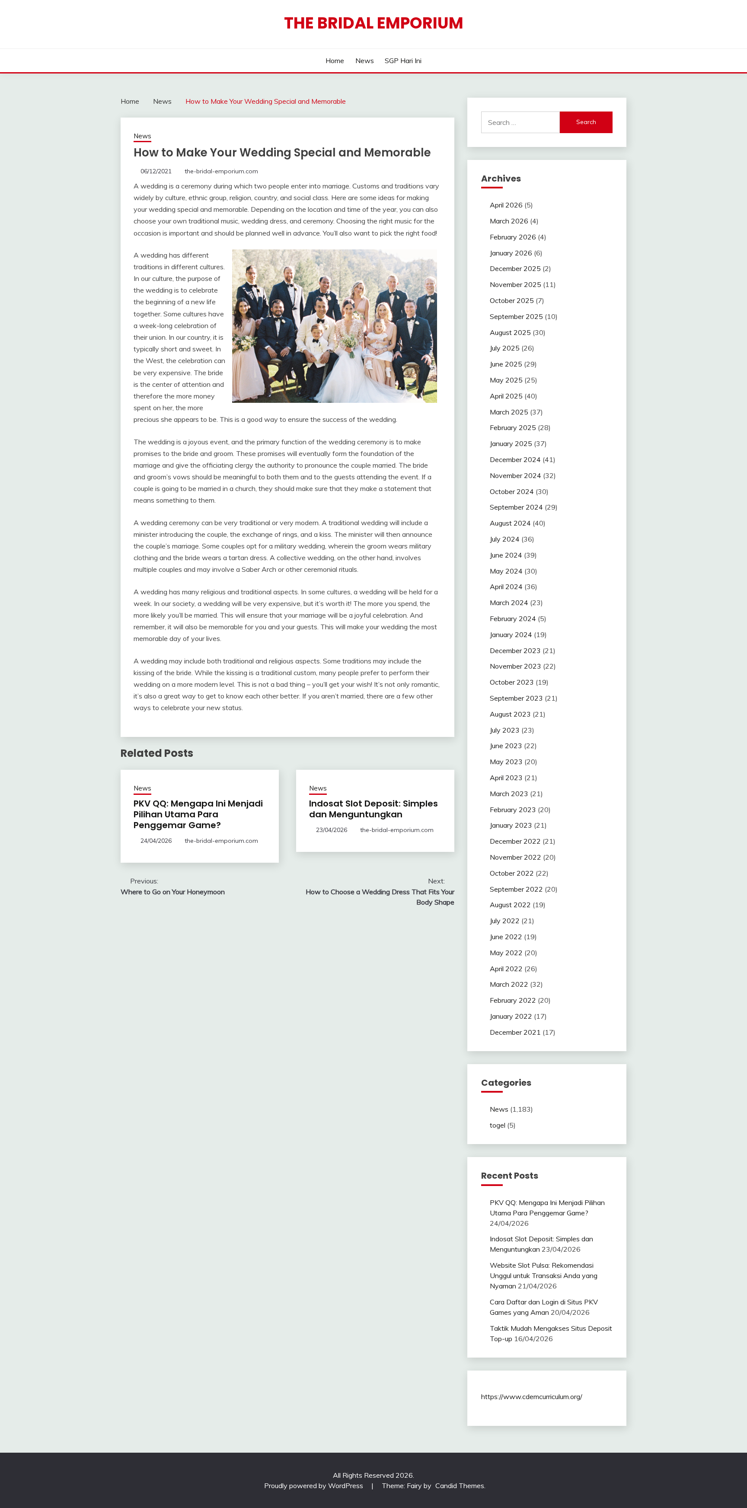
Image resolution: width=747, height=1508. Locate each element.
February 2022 (513, 1000)
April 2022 (506, 968)
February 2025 (513, 427)
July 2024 (505, 539)
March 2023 (509, 793)
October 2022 (512, 873)
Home (335, 60)
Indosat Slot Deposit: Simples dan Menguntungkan (373, 808)
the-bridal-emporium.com (221, 171)
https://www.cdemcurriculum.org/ (531, 1396)
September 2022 (516, 889)
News (364, 60)
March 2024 (509, 602)
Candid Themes (459, 1485)
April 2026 (506, 205)
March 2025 (509, 412)
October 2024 (512, 491)
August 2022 (510, 904)
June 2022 (506, 936)
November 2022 (515, 857)
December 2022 (515, 841)
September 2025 (516, 316)
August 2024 (510, 523)
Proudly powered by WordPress (314, 1485)
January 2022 (511, 1016)
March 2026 (509, 221)
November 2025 (515, 284)
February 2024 (513, 618)
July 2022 (505, 920)
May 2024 (506, 571)
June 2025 (506, 364)
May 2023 (506, 761)
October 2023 (512, 682)
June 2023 (506, 745)
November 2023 (515, 666)
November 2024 (515, 475)
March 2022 (509, 984)
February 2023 (513, 809)
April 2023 (506, 777)
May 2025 (506, 380)
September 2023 (516, 698)
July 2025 (505, 348)
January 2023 (511, 825)
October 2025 (512, 300)
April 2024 (506, 586)
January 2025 (511, 443)
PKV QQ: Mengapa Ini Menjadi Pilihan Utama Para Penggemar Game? (198, 814)
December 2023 (515, 650)
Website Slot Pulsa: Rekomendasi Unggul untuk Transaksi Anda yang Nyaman (543, 1275)
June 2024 (506, 555)
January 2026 (511, 253)
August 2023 (510, 714)
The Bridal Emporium (373, 23)
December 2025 (515, 268)
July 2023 (505, 730)
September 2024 (516, 507)
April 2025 (506, 396)
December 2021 (515, 1032)
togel (497, 1125)
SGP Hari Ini (403, 60)
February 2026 (513, 237)
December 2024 (515, 459)
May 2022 (506, 952)
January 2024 (511, 634)
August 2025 (510, 332)
